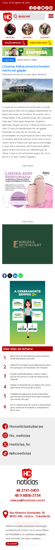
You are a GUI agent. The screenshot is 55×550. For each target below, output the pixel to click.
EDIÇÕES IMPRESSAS (13, 43)
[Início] (7, 21)
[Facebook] (31, 8)
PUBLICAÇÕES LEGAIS (38, 43)
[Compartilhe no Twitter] (9, 276)
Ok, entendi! (12, 544)
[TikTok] (47, 8)
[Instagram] (35, 8)
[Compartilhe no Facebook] (4, 276)
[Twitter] (39, 8)
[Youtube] (43, 8)
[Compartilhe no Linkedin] (15, 276)
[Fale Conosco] (51, 8)
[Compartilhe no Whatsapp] (20, 276)
